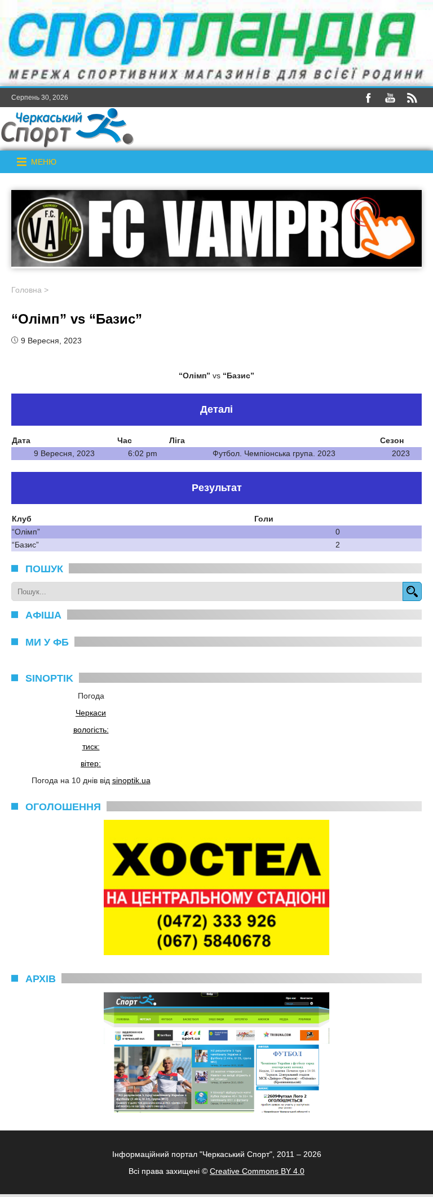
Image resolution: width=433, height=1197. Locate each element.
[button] (43, 162)
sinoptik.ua (131, 780)
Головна (26, 289)
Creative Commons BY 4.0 (257, 1171)
